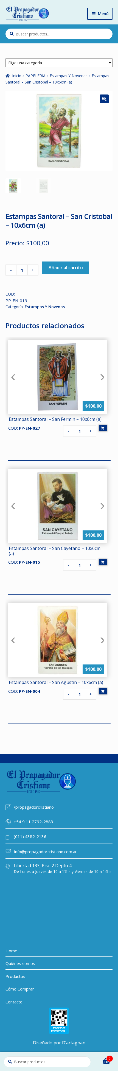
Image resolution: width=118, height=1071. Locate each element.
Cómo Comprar (19, 989)
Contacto (14, 1002)
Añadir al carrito (66, 268)
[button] (104, 98)
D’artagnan (73, 1043)
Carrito (102, 1057)
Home (11, 950)
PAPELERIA (36, 75)
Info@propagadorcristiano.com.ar (45, 851)
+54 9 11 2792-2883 (33, 821)
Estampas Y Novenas (69, 75)
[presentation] (13, 377)
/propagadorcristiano (34, 807)
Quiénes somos (20, 963)
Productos (15, 976)
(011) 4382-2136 (30, 836)
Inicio (16, 75)
